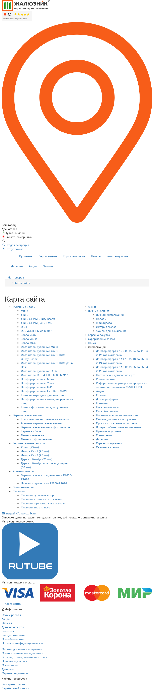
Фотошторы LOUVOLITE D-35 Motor (44, 375)
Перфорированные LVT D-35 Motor (44, 391)
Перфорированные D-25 (37, 387)
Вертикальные (47, 256)
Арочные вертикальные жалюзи (42, 423)
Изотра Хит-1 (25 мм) (35, 451)
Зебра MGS (28, 343)
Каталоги (19, 491)
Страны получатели (109, 443)
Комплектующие (117, 256)
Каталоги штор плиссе (35, 507)
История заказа (106, 327)
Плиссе (96, 256)
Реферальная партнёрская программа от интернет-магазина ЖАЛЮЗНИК (121, 385)
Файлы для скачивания (111, 331)
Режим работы (105, 379)
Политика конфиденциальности (117, 415)
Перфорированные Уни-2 (38, 383)
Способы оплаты (107, 411)
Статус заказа (14, 249)
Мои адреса (104, 323)
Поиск (92, 343)
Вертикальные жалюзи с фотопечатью (46, 427)
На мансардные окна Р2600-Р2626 (44, 483)
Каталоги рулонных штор (37, 495)
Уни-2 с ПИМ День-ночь (36, 323)
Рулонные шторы (24, 307)
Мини (24, 311)
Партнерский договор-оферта (115, 375)
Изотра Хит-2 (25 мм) (35, 455)
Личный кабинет (98, 311)
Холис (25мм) (30, 447)
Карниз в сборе (31, 431)
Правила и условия (108, 431)
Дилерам (17, 266)
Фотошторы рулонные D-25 (39, 371)
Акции (33, 266)
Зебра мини (28, 335)
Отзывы (48, 266)
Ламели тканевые (32, 435)
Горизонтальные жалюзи (29, 443)
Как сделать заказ (107, 407)
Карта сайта (22, 283)
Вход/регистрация (13, 684)
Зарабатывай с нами (15, 688)
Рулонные (25, 256)
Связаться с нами (107, 447)
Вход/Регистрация (17, 245)
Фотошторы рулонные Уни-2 (39, 351)
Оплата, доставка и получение (116, 419)
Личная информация (110, 315)
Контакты (102, 403)
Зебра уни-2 (29, 339)
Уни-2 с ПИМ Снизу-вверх (38, 319)
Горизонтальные (74, 256)
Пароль (101, 319)
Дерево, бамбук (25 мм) (36, 459)
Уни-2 (24, 315)
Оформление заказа (101, 339)
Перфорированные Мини (37, 379)
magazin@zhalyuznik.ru (20, 513)
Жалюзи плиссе (23, 471)
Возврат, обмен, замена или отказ (118, 427)
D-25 (24, 327)
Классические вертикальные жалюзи (45, 419)
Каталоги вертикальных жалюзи (42, 499)
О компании (104, 435)
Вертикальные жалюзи (28, 415)
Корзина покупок (99, 335)
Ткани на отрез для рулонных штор (44, 395)
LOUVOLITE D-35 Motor (36, 331)
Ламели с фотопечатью (36, 439)
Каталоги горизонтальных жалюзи (43, 503)
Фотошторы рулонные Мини (39, 347)
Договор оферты (107, 399)
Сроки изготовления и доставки (116, 423)
